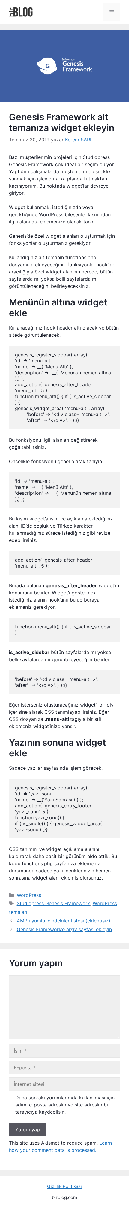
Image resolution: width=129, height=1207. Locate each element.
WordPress (29, 895)
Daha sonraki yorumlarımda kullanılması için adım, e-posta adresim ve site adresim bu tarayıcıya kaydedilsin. (65, 1105)
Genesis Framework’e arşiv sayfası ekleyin (64, 929)
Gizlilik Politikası (64, 1186)
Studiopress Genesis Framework (53, 903)
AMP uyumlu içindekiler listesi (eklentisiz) (63, 921)
